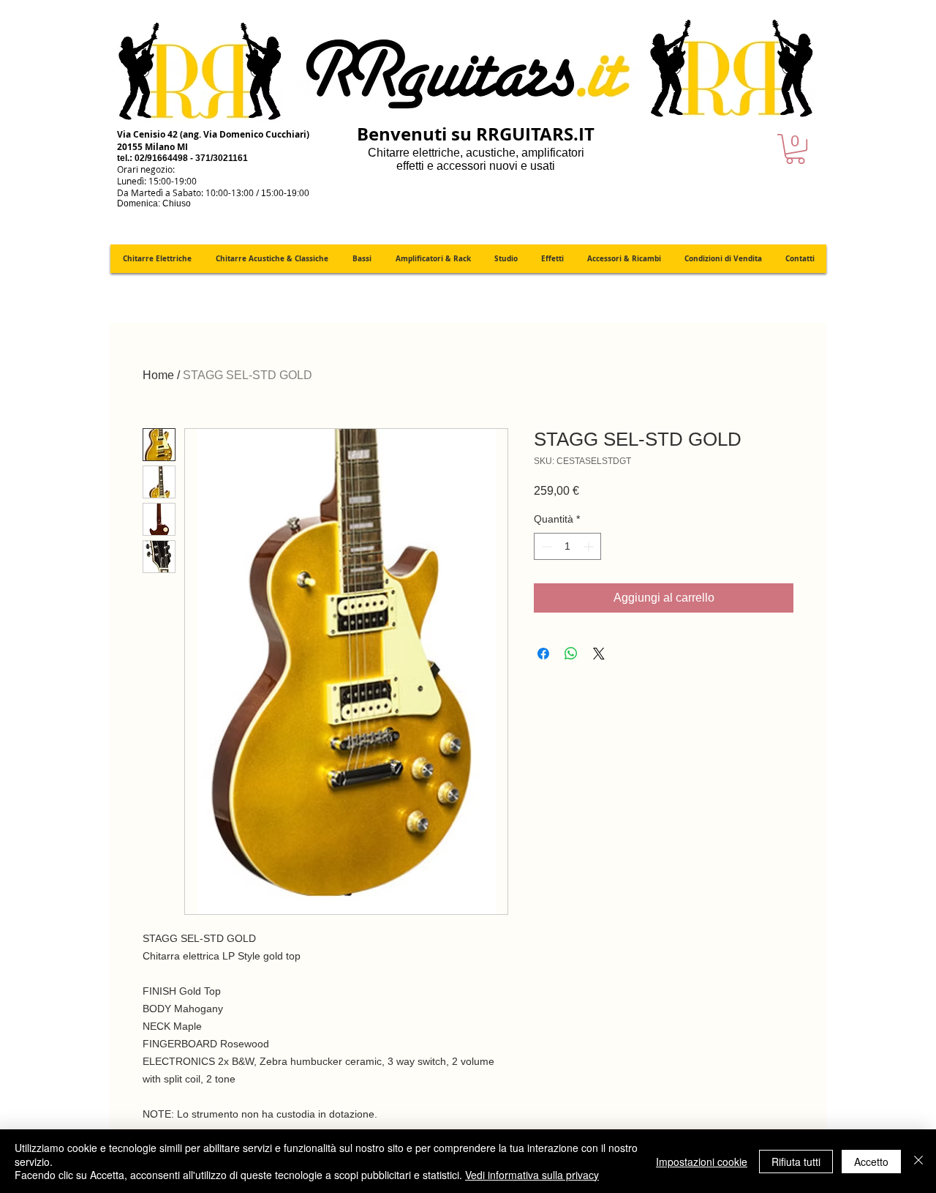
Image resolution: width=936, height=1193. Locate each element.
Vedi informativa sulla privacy (532, 1174)
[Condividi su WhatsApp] (571, 653)
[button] (795, 149)
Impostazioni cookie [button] (701, 1161)
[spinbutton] (567, 546)
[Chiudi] (918, 1161)
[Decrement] (545, 546)
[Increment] (590, 546)
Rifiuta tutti (795, 1161)
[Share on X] (599, 653)
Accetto (871, 1161)
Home (158, 375)
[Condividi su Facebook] (543, 653)
